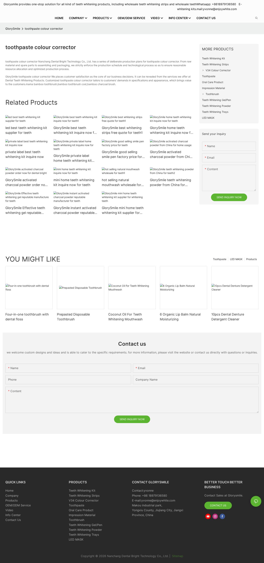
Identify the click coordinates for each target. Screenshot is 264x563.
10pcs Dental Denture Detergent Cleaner (227, 316)
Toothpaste (219, 259)
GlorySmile (12, 28)
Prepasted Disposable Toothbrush (73, 316)
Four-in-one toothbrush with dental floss (27, 316)
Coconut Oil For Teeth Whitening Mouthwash (125, 316)
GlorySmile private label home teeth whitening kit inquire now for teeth (73, 158)
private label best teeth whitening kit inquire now (24, 154)
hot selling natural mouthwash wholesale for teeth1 (121, 182)
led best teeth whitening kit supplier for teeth (26, 130)
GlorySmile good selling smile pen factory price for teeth (122, 154)
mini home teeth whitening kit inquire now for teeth (74, 182)
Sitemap (177, 556)
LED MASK (236, 259)
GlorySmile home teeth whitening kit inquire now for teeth (172, 130)
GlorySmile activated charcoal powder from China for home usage (172, 154)
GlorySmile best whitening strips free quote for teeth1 (122, 130)
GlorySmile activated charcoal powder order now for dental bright (26, 182)
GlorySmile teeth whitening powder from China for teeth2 (170, 182)
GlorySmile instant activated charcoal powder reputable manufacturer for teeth (75, 210)
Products (251, 259)
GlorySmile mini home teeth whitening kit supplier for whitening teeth (123, 210)
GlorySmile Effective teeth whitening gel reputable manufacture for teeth (25, 210)
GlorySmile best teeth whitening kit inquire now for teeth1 (75, 130)
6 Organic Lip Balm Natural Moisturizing (180, 316)
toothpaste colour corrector (44, 28)
